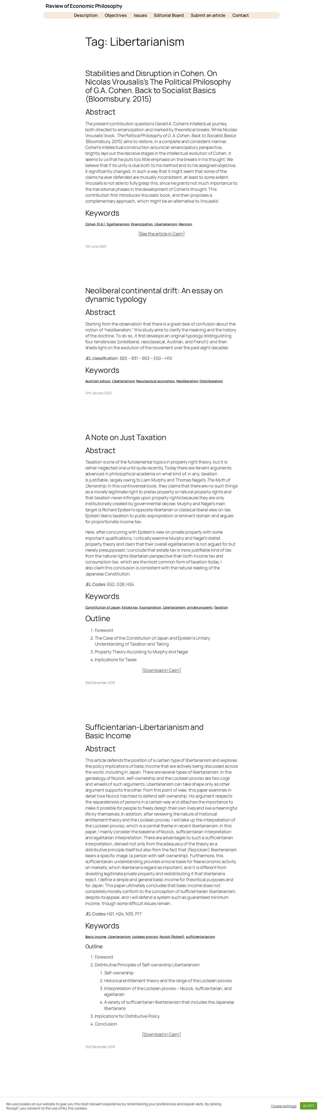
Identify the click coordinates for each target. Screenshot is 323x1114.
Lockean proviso (145, 936)
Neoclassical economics (155, 381)
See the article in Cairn (161, 233)
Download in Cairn (161, 670)
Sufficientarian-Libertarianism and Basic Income (144, 731)
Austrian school (98, 381)
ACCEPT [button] (308, 1106)
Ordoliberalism (211, 381)
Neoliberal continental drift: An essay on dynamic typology (154, 294)
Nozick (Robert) (172, 936)
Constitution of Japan (102, 607)
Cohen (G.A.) (95, 224)
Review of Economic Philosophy (84, 5)
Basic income (95, 936)
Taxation (221, 607)
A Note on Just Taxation (125, 437)
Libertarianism (165, 224)
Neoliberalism (187, 381)
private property (199, 607)
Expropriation (150, 607)
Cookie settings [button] (284, 1106)
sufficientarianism (200, 936)
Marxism (185, 224)
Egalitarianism (118, 224)
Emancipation (142, 224)
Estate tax (130, 607)
